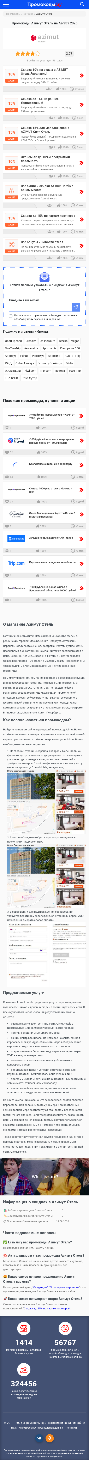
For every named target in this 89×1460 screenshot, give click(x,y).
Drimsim (30, 341)
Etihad (24, 355)
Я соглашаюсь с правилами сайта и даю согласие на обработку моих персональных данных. (45, 317)
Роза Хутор (29, 378)
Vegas (75, 341)
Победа (60, 370)
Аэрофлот (55, 355)
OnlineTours (47, 341)
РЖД (8, 363)
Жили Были (13, 370)
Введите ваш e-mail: (24, 300)
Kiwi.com (30, 370)
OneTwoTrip (12, 348)
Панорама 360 (70, 348)
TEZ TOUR (11, 378)
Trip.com (45, 370)
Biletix (69, 363)
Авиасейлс (31, 348)
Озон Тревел (13, 341)
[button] (6, 4)
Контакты (72, 1427)
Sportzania (49, 348)
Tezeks (63, 341)
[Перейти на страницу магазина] (16, 418)
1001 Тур (75, 370)
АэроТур (11, 355)
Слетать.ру (73, 355)
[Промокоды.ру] (45, 4)
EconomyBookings (50, 363)
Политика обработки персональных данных (37, 1427)
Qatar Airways (25, 363)
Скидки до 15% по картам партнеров (56, 1287)
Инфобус (38, 355)
